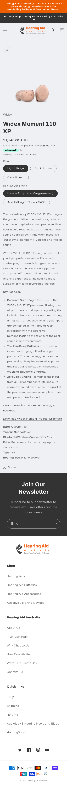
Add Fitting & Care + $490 (26, 202)
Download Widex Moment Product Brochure (32, 418)
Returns (12, 714)
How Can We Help (19, 654)
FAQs (10, 697)
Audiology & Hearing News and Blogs (33, 723)
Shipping (7, 154)
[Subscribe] (55, 524)
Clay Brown (15, 177)
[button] (5, 30)
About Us (13, 627)
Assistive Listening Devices (25, 602)
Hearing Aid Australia (37, 781)
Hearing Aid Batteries (22, 585)
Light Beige (15, 168)
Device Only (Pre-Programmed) (30, 193)
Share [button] (12, 467)
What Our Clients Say (22, 663)
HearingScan (16, 732)
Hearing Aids (16, 576)
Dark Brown (43, 168)
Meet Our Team (18, 636)
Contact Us (15, 672)
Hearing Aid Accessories (24, 594)
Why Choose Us (18, 645)
